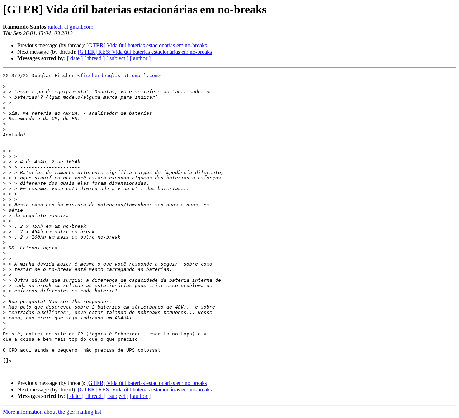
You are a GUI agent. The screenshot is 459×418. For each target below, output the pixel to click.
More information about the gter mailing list (52, 412)
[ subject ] (117, 58)
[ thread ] (94, 58)
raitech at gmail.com (70, 27)
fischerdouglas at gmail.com (119, 75)
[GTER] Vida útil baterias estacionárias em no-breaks (146, 45)
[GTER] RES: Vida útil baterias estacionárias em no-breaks (145, 52)
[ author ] (140, 58)
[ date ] (75, 58)
